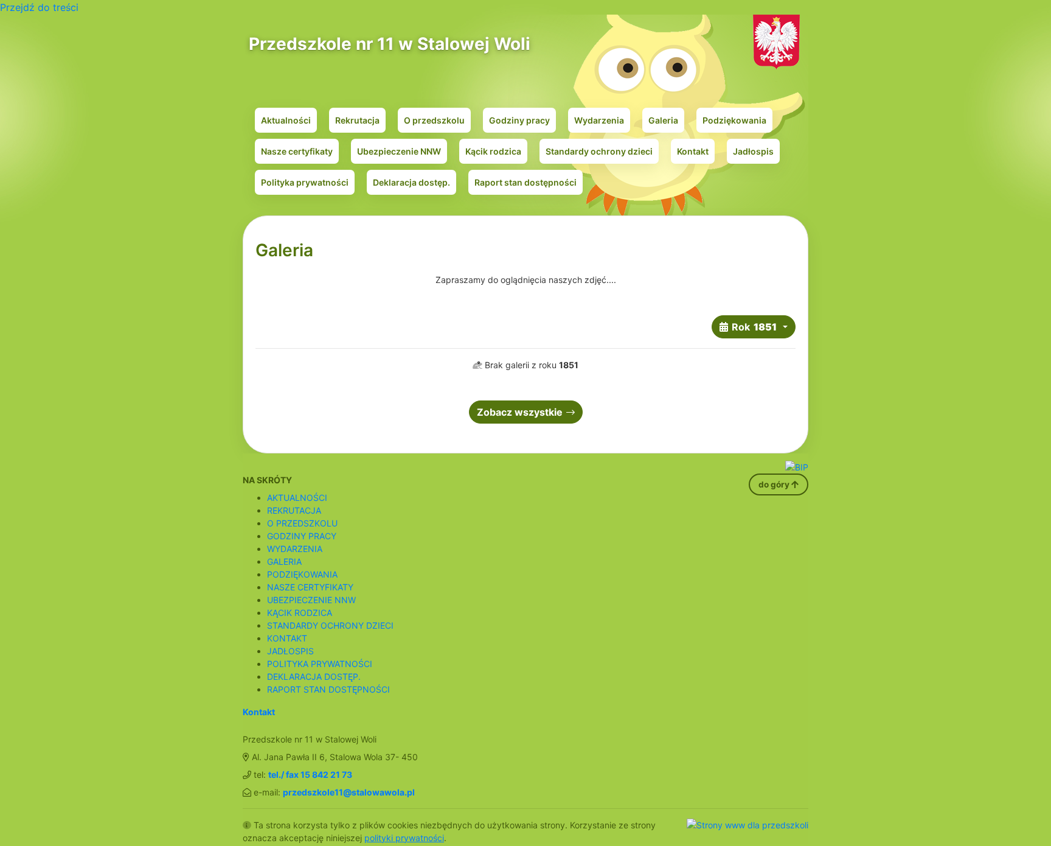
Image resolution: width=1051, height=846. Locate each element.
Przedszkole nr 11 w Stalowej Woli (389, 43)
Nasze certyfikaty (297, 151)
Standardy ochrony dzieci (599, 151)
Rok (754, 327)
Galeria (663, 120)
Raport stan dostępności (525, 182)
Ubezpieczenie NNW (399, 151)
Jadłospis (753, 151)
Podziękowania (734, 120)
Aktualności (286, 120)
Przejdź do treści (39, 7)
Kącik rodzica (493, 151)
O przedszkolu (434, 120)
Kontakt (693, 151)
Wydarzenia (599, 120)
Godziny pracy (519, 120)
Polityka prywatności (305, 182)
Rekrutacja (357, 120)
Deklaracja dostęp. (411, 182)
